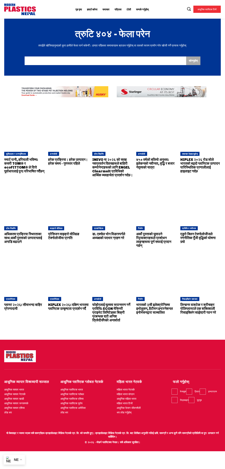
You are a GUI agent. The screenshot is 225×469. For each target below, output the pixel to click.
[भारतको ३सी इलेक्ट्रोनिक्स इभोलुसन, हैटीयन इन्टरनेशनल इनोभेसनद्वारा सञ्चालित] (156, 273)
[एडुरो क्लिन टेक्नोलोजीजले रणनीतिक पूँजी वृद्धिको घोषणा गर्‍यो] (200, 202)
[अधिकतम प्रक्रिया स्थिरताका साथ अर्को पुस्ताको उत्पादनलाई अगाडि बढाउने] (24, 202)
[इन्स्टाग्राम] (203, 392)
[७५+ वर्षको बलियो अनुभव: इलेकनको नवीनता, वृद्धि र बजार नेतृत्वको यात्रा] (156, 128)
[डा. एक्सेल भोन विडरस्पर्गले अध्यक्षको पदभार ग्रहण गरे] (112, 202)
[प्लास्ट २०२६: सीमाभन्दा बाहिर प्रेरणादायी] (24, 273)
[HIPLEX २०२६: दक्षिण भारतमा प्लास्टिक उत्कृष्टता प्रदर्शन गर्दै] (68, 273)
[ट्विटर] (189, 392)
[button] (189, 9)
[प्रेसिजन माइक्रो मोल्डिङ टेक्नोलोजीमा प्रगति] (68, 202)
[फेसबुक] (175, 392)
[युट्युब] (191, 400)
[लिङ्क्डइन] (175, 400)
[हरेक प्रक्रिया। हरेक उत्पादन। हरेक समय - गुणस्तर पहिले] (68, 128)
